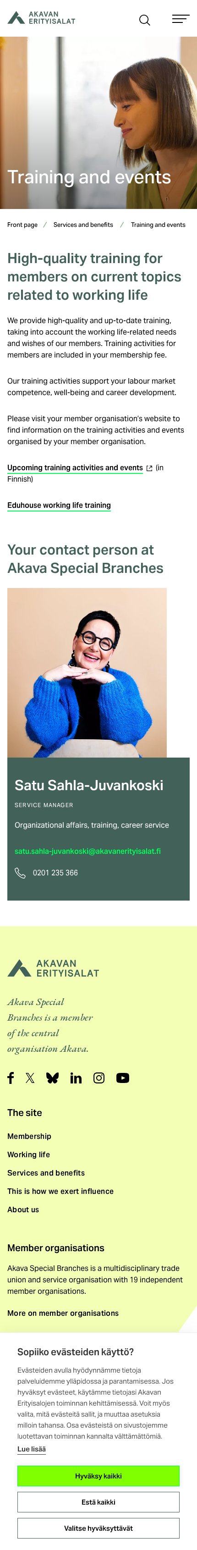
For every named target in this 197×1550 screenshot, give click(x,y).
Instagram (98, 1077)
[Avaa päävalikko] (181, 19)
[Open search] (144, 19)
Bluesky (52, 1077)
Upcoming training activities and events (80, 468)
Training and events (158, 225)
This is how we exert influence (60, 1191)
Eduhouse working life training (59, 505)
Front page (22, 225)
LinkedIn (76, 1077)
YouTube (122, 1078)
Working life (28, 1155)
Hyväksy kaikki (98, 1476)
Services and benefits (83, 225)
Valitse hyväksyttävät (98, 1528)
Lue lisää (31, 1449)
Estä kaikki (98, 1502)
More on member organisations (63, 1313)
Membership (29, 1136)
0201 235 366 (55, 873)
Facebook (10, 1078)
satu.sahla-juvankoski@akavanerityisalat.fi (88, 851)
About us (23, 1210)
